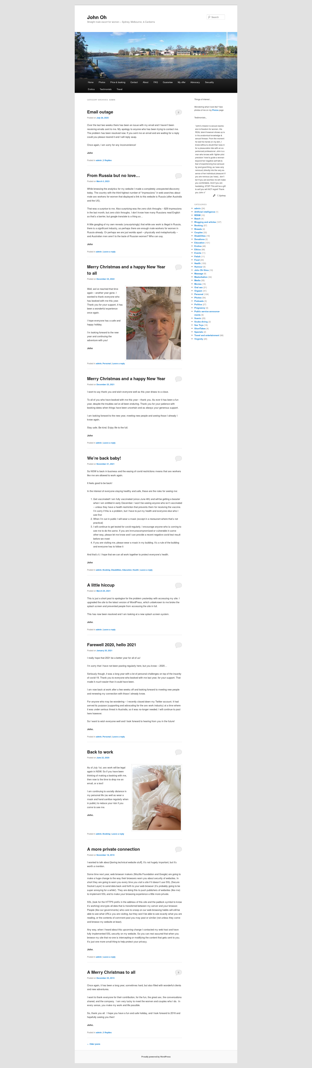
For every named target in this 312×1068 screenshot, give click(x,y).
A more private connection (113, 849)
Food (197, 259)
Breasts (198, 228)
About (145, 82)
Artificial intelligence (204, 211)
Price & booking (117, 82)
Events (197, 252)
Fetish (197, 256)
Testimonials (106, 89)
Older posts (93, 1043)
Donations (199, 239)
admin (99, 160)
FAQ (156, 82)
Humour (198, 266)
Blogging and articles (205, 221)
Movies (198, 283)
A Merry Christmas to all (111, 972)
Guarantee (168, 82)
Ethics (197, 249)
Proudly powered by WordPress (156, 1056)
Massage (198, 273)
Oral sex (198, 287)
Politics (198, 304)
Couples (198, 232)
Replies (107, 160)
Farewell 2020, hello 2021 (111, 645)
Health (136, 569)
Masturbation (201, 276)
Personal (107, 363)
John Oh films (201, 270)
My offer (181, 82)
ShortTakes (200, 328)
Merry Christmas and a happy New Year (126, 378)
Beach (197, 218)
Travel (119, 89)
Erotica (91, 89)
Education (127, 569)
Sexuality (209, 82)
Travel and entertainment (206, 335)
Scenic (197, 318)
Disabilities (116, 569)
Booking (106, 569)
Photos (102, 82)
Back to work (100, 752)
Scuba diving (201, 321)
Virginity (198, 338)
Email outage (100, 112)
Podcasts (199, 300)
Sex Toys (198, 325)
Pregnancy (199, 307)
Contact (134, 82)
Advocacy (195, 82)
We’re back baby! (104, 458)
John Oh (97, 16)
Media (197, 280)
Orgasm (198, 290)
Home (90, 82)
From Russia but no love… (113, 175)
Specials (198, 331)
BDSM (197, 215)
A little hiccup (101, 585)
